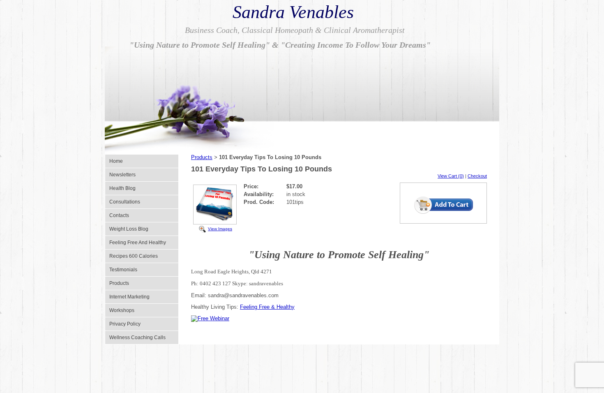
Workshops (121, 310)
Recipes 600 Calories (133, 256)
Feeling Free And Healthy (137, 242)
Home (116, 161)
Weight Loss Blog (128, 229)
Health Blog (122, 188)
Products (119, 283)
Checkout (477, 175)
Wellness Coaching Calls (137, 337)
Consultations (124, 202)
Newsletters (122, 175)
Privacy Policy (125, 324)
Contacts (119, 215)
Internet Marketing (129, 297)
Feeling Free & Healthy (267, 307)
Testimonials (123, 270)
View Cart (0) (451, 175)
